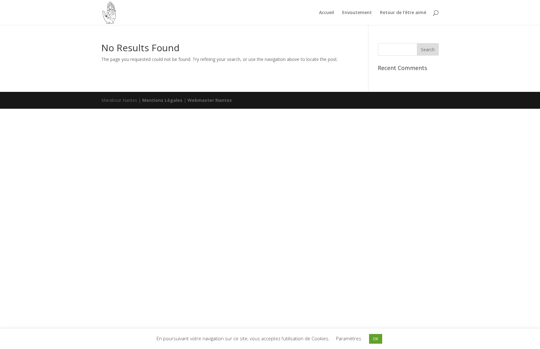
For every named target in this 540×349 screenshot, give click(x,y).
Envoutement (357, 12)
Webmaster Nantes (210, 100)
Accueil (326, 12)
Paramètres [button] (348, 338)
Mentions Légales (163, 100)
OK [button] (375, 339)
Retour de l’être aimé (403, 12)
